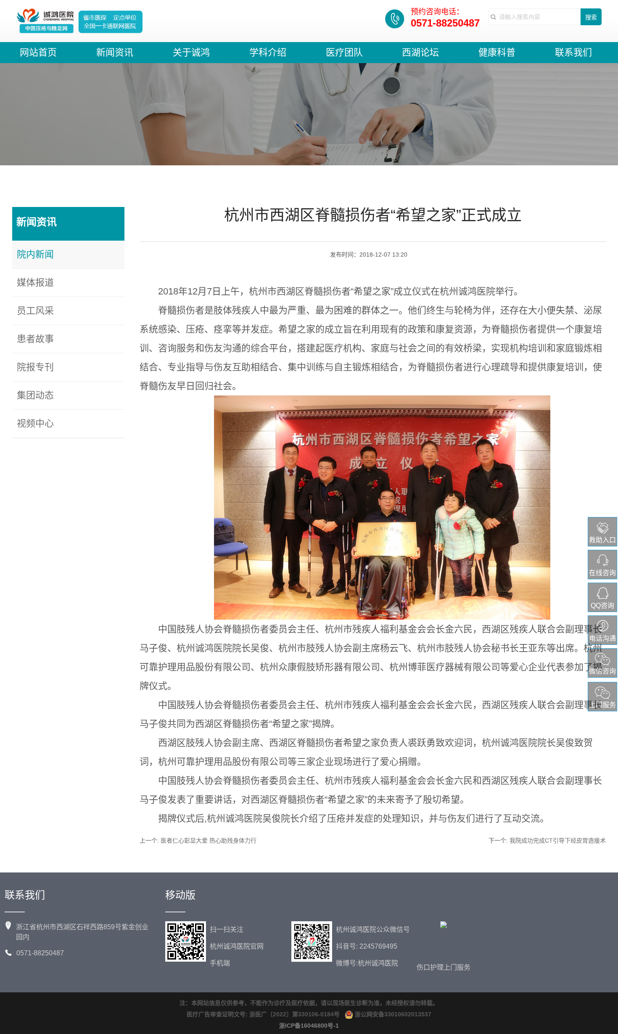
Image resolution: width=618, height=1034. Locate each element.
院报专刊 (35, 367)
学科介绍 (267, 52)
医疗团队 (344, 52)
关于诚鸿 (191, 52)
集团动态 (35, 395)
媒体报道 (35, 282)
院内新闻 (35, 254)
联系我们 (573, 52)
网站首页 (38, 52)
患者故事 (35, 339)
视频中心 (35, 423)
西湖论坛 (420, 52)
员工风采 (35, 310)
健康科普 (496, 52)
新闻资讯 (114, 52)
